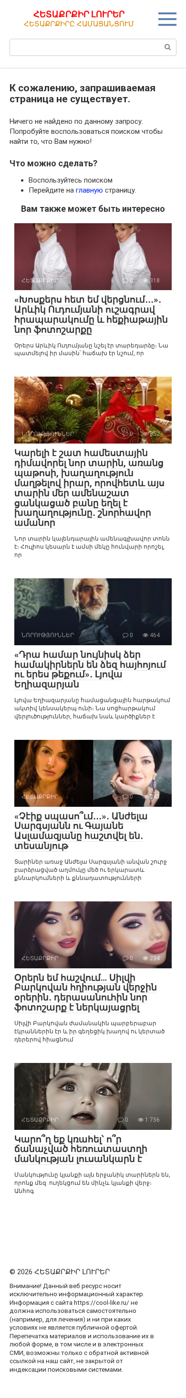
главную (89, 190)
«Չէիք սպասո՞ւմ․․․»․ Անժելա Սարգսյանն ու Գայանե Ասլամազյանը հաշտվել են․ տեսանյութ (81, 831)
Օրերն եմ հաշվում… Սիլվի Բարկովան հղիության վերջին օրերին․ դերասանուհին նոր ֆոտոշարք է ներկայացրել (85, 992)
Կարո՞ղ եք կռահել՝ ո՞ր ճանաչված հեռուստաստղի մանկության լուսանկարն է (80, 1149)
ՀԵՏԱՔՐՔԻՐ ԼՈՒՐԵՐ (78, 14)
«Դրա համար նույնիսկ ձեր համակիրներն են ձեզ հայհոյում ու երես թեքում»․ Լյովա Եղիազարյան (90, 669)
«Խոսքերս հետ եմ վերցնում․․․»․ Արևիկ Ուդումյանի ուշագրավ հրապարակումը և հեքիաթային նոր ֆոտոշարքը (91, 314)
